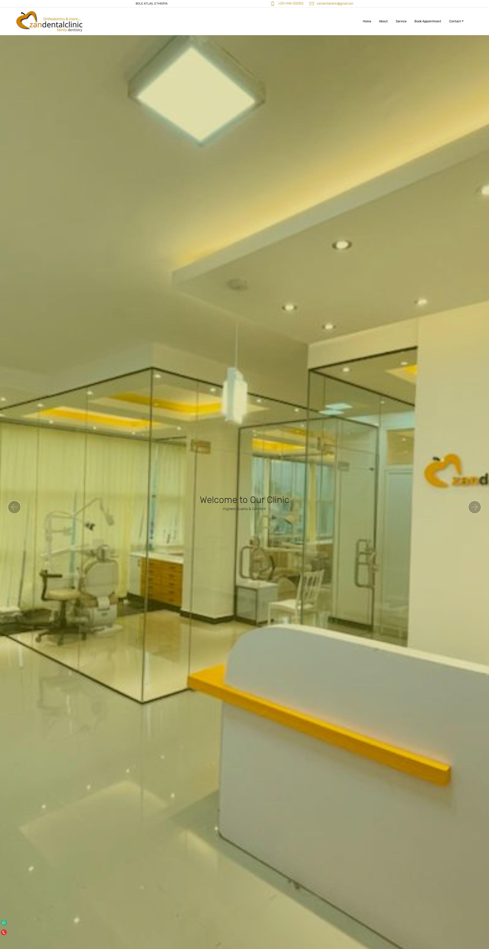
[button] (14, 507)
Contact (455, 21)
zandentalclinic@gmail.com (335, 3)
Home (367, 21)
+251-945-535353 (290, 3)
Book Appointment (428, 21)
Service (401, 21)
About (383, 21)
